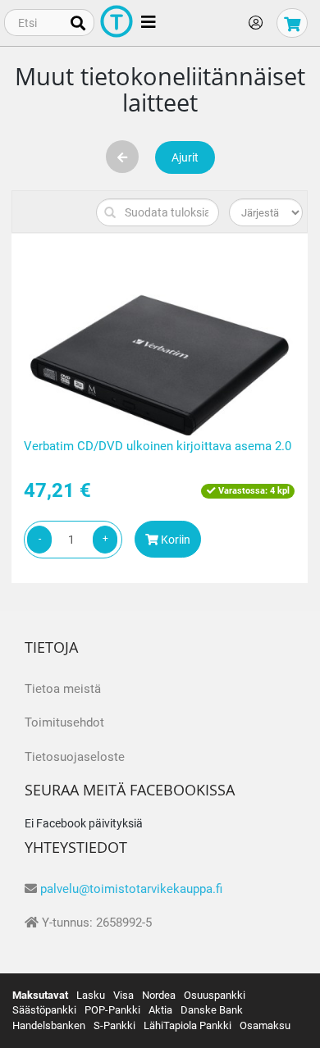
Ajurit (185, 157)
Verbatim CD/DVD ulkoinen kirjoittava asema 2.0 (157, 446)
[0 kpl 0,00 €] (292, 23)
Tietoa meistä (63, 688)
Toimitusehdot (64, 722)
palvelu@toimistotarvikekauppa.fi (131, 889)
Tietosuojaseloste (75, 757)
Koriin (174, 539)
